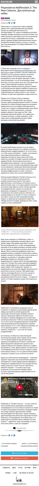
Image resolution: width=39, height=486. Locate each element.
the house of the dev (26, 473)
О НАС (15, 473)
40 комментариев (21, 428)
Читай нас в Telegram (20, 453)
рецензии (7, 18)
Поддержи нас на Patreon (20, 458)
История (27, 468)
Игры (34, 468)
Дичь (14, 468)
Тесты (20, 468)
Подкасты (6, 468)
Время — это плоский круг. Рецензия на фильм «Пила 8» (29, 446)
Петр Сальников (5, 20)
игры (2, 18)
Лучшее (8, 473)
